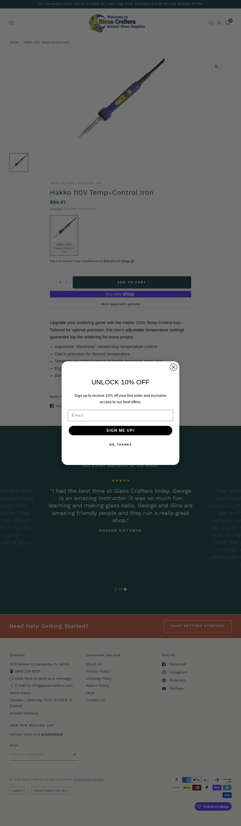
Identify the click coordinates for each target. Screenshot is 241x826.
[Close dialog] (173, 367)
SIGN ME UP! (120, 430)
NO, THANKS (120, 444)
